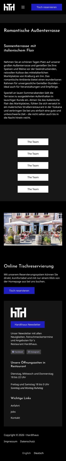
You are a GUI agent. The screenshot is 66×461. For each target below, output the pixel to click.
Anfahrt (15, 405)
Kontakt (15, 417)
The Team (33, 141)
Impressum (10, 441)
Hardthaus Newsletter (28, 324)
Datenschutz (27, 441)
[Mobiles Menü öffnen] (23, 7)
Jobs (13, 411)
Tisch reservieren (47, 7)
